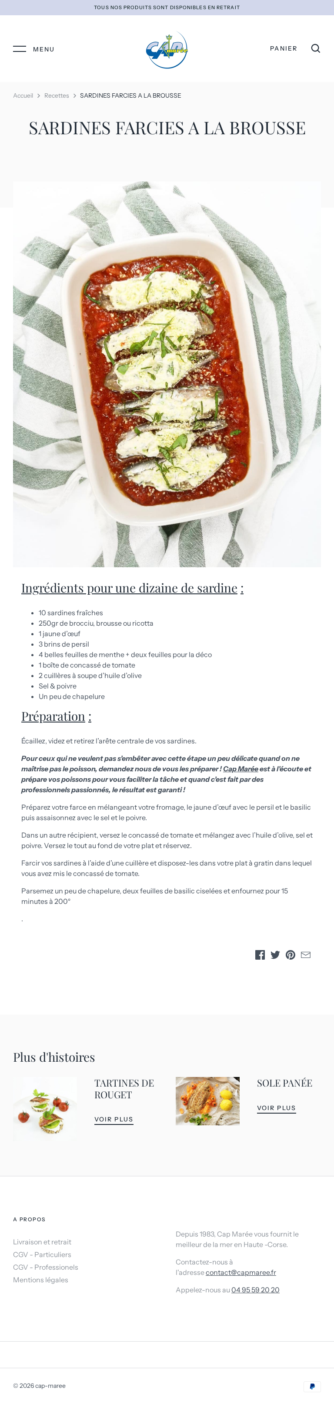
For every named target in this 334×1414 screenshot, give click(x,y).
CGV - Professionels (45, 1267)
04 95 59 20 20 (255, 1289)
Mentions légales (40, 1279)
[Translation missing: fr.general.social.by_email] (306, 956)
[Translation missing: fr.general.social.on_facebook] (260, 956)
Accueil (23, 95)
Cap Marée (240, 768)
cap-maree (50, 1386)
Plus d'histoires (54, 1057)
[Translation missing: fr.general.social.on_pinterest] (290, 956)
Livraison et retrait (42, 1241)
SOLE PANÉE (284, 1082)
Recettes (56, 95)
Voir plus (114, 1119)
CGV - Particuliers (42, 1254)
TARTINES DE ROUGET (124, 1088)
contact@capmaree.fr (241, 1272)
